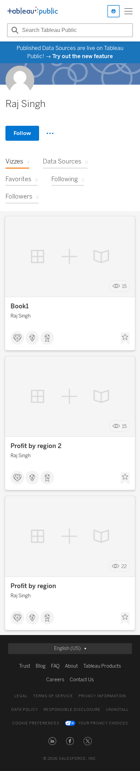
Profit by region (33, 586)
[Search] (13, 30)
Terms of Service (53, 696)
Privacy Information (102, 696)
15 (124, 286)
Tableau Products (102, 666)
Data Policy (24, 709)
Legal (21, 696)
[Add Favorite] (125, 338)
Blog (41, 666)
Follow (22, 133)
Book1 (20, 306)
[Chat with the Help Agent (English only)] (113, 11)
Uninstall (117, 709)
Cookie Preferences (35, 723)
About (71, 666)
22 (124, 566)
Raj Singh (21, 316)
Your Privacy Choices (103, 723)
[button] (52, 741)
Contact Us (82, 680)
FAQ (55, 666)
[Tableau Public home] (32, 11)
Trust (24, 666)
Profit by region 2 (36, 446)
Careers (55, 680)
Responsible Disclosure (72, 709)
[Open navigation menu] (128, 11)
